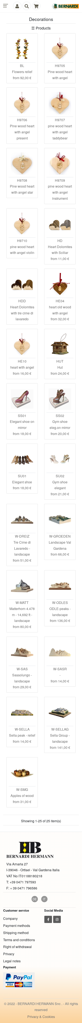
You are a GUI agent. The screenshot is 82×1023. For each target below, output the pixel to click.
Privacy (8, 953)
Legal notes (12, 961)
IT (44, 899)
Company (10, 918)
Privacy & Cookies (41, 1016)
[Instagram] (57, 919)
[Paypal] (19, 980)
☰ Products (41, 28)
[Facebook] (48, 919)
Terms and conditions (19, 939)
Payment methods (16, 925)
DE (35, 899)
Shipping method (16, 932)
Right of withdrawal (17, 946)
